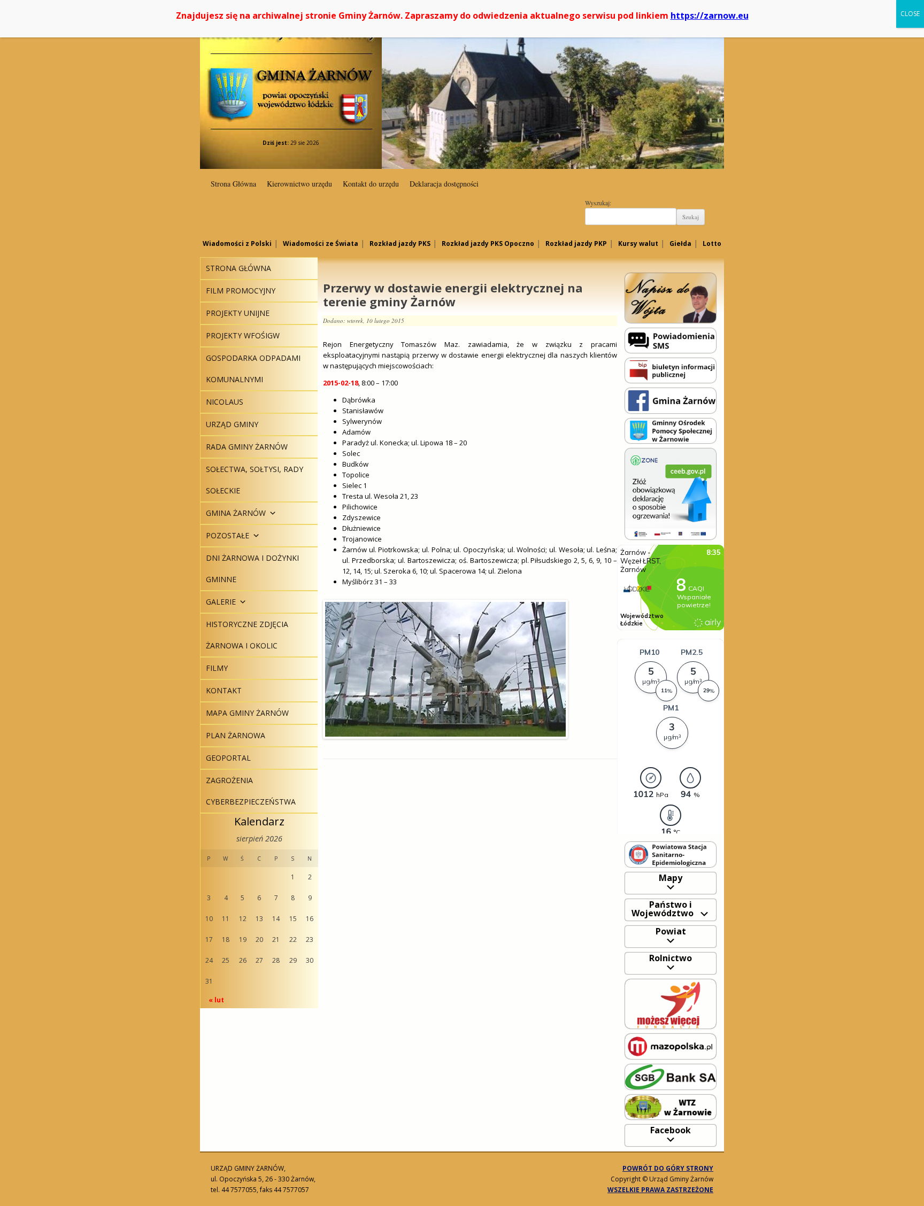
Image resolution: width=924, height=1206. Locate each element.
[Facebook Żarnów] (670, 400)
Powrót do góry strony (667, 1168)
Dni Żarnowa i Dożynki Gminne (252, 568)
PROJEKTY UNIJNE (238, 313)
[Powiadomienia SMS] (670, 339)
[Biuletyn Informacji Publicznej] (670, 369)
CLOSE (910, 13)
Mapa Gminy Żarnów (247, 713)
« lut (216, 999)
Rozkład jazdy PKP (576, 243)
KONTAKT (224, 690)
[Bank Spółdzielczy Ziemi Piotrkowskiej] (670, 1076)
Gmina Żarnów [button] (236, 513)
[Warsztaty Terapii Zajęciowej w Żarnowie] (670, 1106)
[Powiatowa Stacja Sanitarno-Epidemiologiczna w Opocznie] (670, 854)
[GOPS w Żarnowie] (670, 430)
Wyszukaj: (598, 202)
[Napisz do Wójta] (670, 297)
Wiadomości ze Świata (320, 243)
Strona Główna (233, 184)
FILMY (217, 668)
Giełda (680, 243)
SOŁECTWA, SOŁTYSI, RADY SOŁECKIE (254, 480)
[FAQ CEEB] (670, 493)
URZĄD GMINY (232, 424)
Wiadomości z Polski (237, 243)
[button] (271, 513)
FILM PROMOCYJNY (240, 290)
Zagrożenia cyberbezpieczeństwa (251, 791)
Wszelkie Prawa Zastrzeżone (660, 1189)
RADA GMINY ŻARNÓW (247, 447)
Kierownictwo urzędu (299, 184)
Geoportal (228, 758)
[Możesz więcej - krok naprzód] (670, 1003)
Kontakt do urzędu (371, 184)
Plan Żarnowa (235, 735)
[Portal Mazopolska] (670, 1045)
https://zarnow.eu (710, 15)
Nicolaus (224, 402)
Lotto (712, 243)
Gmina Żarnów (291, 74)
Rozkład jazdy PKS (399, 243)
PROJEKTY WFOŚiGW (243, 335)
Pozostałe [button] (227, 535)
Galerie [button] (221, 602)
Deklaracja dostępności (444, 184)
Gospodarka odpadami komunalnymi (253, 368)
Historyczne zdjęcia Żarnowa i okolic (247, 635)
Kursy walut (638, 243)
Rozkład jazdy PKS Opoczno (488, 243)
